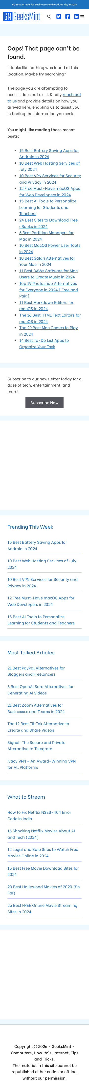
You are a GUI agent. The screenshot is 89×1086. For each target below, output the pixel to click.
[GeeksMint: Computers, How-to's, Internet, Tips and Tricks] (22, 16)
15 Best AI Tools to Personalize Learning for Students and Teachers (47, 207)
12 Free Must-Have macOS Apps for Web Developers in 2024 (40, 601)
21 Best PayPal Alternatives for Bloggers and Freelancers (36, 671)
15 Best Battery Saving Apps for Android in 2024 (37, 545)
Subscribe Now (44, 402)
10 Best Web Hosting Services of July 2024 (41, 564)
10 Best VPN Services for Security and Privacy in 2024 (42, 582)
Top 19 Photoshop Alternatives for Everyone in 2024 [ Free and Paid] (48, 289)
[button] (49, 16)
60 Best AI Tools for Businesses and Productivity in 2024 (44, 4)
